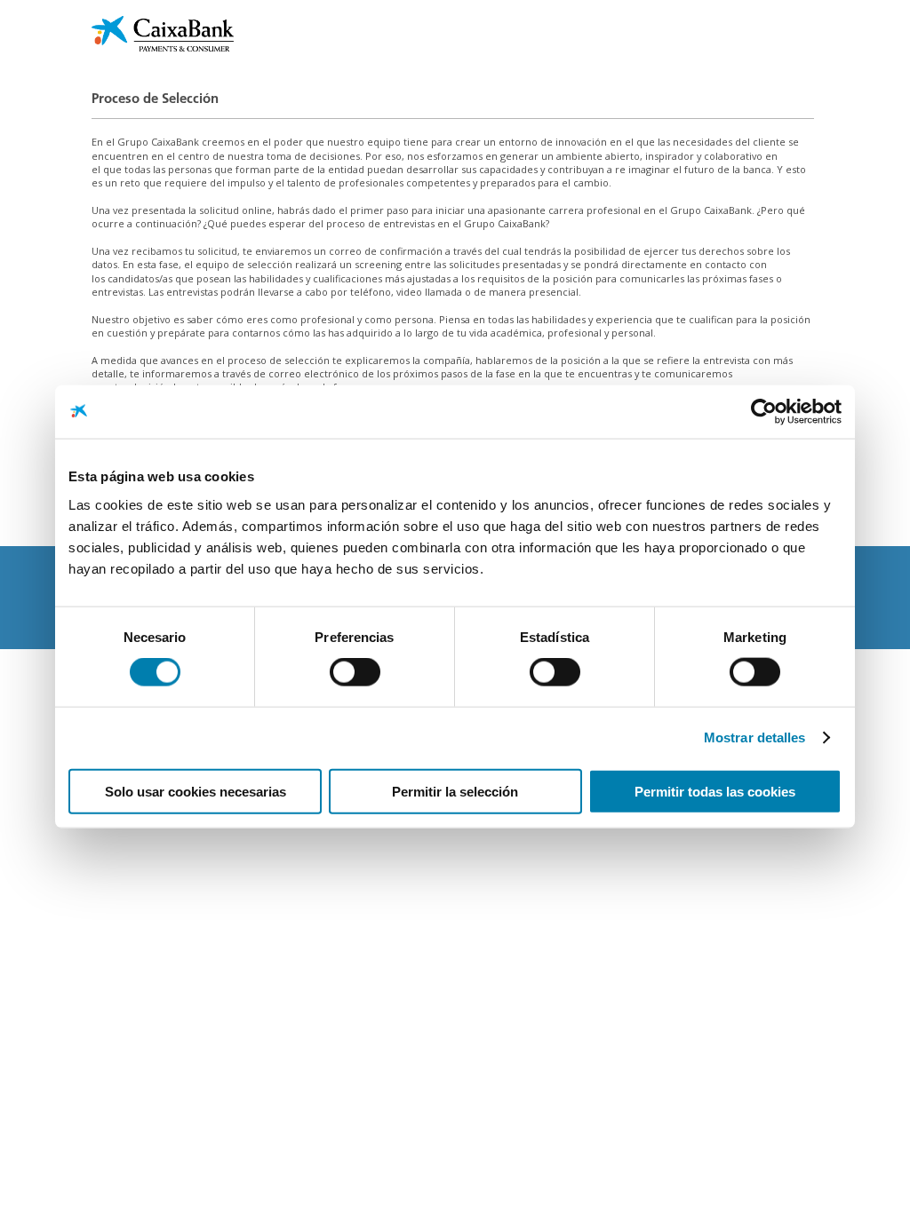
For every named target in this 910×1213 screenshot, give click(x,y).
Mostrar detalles (755, 737)
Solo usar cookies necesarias (195, 790)
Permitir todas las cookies (715, 790)
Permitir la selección (455, 790)
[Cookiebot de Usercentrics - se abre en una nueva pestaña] (764, 412)
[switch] (355, 672)
